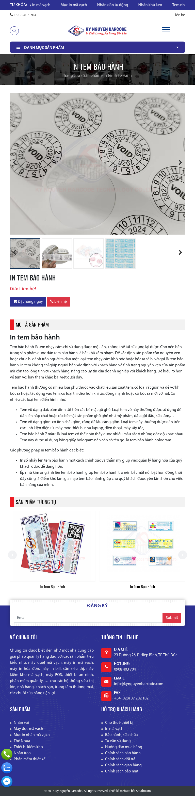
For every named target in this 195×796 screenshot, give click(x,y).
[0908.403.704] (6, 754)
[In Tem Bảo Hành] (142, 546)
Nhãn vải (21, 723)
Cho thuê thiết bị (119, 723)
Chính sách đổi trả (120, 759)
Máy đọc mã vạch (28, 729)
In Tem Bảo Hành (142, 587)
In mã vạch (114, 729)
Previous (17, 163)
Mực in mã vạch (54, 5)
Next (177, 163)
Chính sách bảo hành (123, 753)
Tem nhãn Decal (166, 5)
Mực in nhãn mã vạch (32, 735)
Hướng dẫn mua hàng (123, 747)
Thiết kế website (119, 791)
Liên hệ (179, 15)
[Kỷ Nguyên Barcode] (97, 31)
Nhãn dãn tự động (93, 5)
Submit (172, 618)
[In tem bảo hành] (52, 546)
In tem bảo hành (53, 587)
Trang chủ (71, 76)
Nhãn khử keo (131, 5)
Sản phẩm (91, 76)
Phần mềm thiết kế (29, 759)
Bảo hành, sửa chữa (121, 735)
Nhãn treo (22, 753)
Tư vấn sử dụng (118, 741)
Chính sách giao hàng (123, 765)
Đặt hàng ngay (30, 302)
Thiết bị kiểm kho (28, 747)
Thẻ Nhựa (22, 741)
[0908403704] (6, 767)
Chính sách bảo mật (121, 771)
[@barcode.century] (6, 781)
